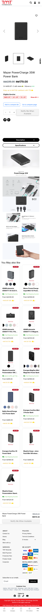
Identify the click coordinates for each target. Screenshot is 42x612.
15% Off (36, 266)
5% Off (16, 266)
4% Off (16, 430)
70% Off (15, 348)
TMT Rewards (7, 550)
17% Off (15, 307)
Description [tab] (20, 140)
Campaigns (12, 610)
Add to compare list (12, 104)
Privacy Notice (26, 533)
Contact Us (6, 533)
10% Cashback (29, 610)
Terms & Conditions (28, 536)
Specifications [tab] (20, 145)
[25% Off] (10, 397)
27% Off (36, 307)
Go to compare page (29, 104)
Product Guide (7, 559)
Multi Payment (7, 553)
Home (4, 610)
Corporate (6, 562)
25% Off (15, 389)
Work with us (6, 542)
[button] (35, 540)
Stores (5, 536)
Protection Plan (7, 556)
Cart (21, 610)
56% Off (15, 470)
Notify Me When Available (27, 112)
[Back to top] (4, 586)
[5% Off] (31, 356)
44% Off (36, 430)
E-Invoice (25, 539)
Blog (4, 539)
